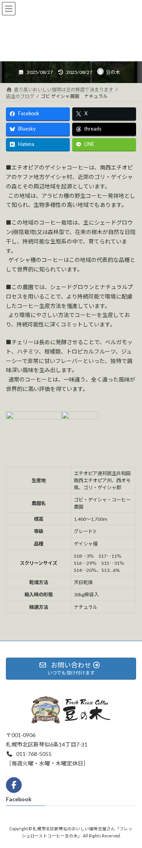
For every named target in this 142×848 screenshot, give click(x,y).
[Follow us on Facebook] (14, 785)
